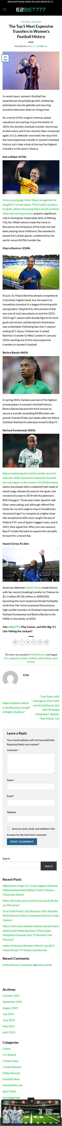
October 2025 (11, 995)
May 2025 (9, 1026)
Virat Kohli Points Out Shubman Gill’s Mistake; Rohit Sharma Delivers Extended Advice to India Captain (31, 915)
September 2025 (12, 1001)
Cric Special (9, 1054)
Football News (11, 1079)
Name (11, 780)
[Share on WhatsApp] (15, 642)
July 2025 (8, 1014)
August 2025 (10, 1007)
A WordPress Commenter (18, 964)
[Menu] (5, 9)
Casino (7, 1048)
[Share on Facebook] (21, 642)
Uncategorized (11, 1097)
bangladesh (14, 658)
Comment (13, 750)
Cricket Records (12, 1067)
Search (6, 858)
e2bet (24, 658)
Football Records (31, 22)
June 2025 (9, 1020)
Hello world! (44, 964)
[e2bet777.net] (31, 9)
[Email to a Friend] (34, 642)
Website (11, 812)
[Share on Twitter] (28, 642)
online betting (44, 658)
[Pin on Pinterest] (40, 642)
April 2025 (9, 1032)
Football (32, 658)
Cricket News (10, 1060)
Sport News (9, 1091)
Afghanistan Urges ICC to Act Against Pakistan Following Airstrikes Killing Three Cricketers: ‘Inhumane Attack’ (30, 890)
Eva (45, 46)
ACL (6, 658)
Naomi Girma (34, 587)
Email (10, 796)
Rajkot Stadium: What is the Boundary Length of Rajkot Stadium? (16, 707)
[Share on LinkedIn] (46, 642)
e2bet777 (14, 626)
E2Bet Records (11, 1073)
